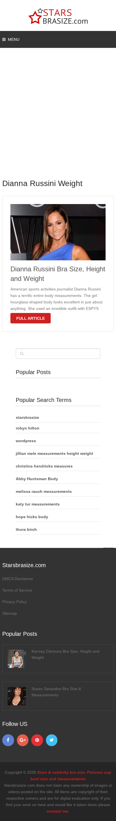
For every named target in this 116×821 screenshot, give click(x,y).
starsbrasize (27, 417)
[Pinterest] (37, 740)
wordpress (26, 441)
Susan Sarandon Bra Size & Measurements (56, 691)
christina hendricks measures (44, 466)
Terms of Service (17, 590)
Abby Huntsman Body (37, 479)
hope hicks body (32, 516)
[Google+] (23, 740)
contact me (57, 811)
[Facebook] (8, 740)
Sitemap (9, 613)
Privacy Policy (14, 601)
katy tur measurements (38, 504)
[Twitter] (52, 740)
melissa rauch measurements (44, 491)
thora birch (26, 529)
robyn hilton (27, 428)
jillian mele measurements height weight (54, 453)
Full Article (30, 318)
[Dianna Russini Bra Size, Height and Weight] (58, 232)
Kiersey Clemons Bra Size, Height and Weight (65, 654)
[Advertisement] (58, 117)
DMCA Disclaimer (17, 578)
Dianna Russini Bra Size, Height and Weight (57, 273)
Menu (13, 39)
